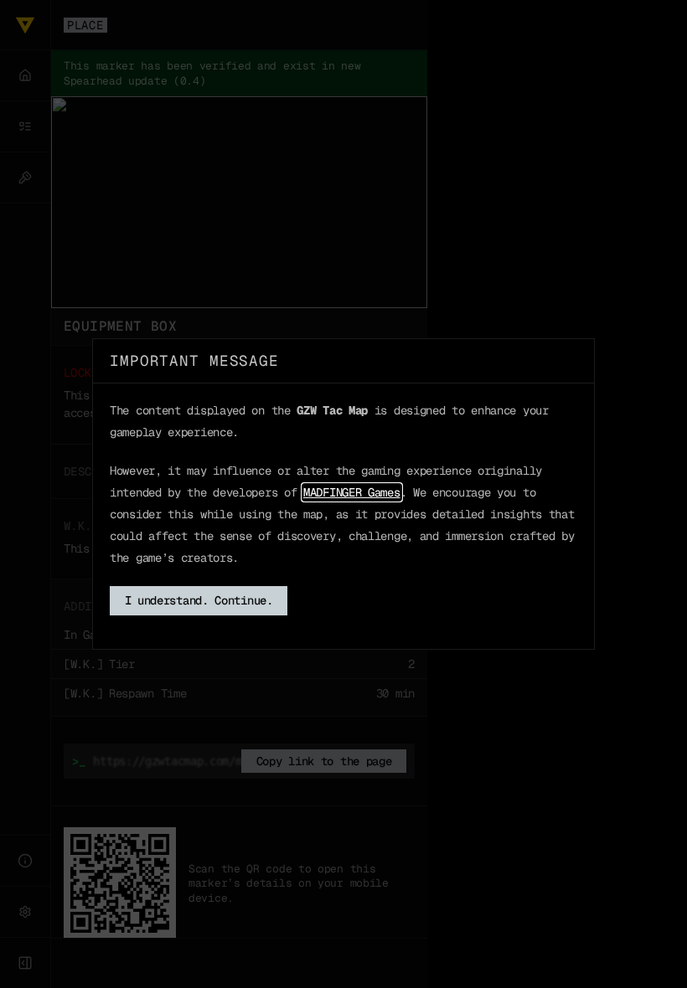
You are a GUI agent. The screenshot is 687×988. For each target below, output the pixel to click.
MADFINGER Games (351, 492)
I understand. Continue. (199, 600)
